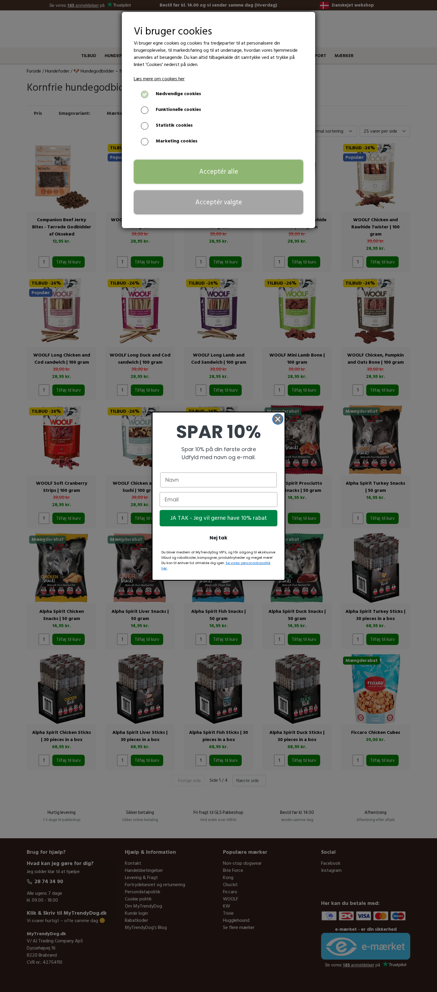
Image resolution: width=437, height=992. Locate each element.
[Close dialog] (278, 419)
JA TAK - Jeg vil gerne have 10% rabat (218, 518)
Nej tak (218, 537)
